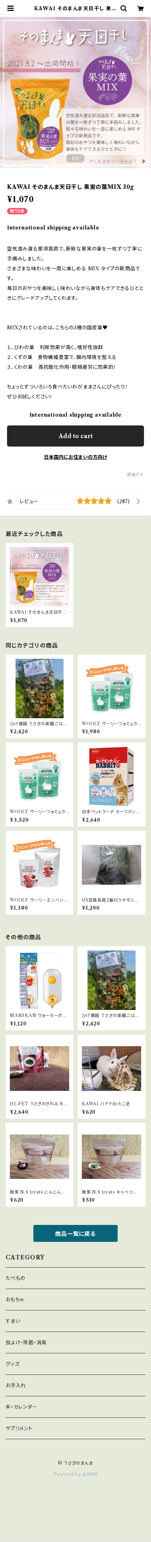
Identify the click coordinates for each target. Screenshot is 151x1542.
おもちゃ (15, 1299)
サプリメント (19, 1428)
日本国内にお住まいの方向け (75, 457)
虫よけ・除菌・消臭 (26, 1342)
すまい (13, 1321)
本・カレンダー (22, 1407)
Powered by (68, 1474)
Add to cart (76, 436)
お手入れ (16, 1385)
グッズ (12, 1364)
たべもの (15, 1278)
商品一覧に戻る (75, 1233)
